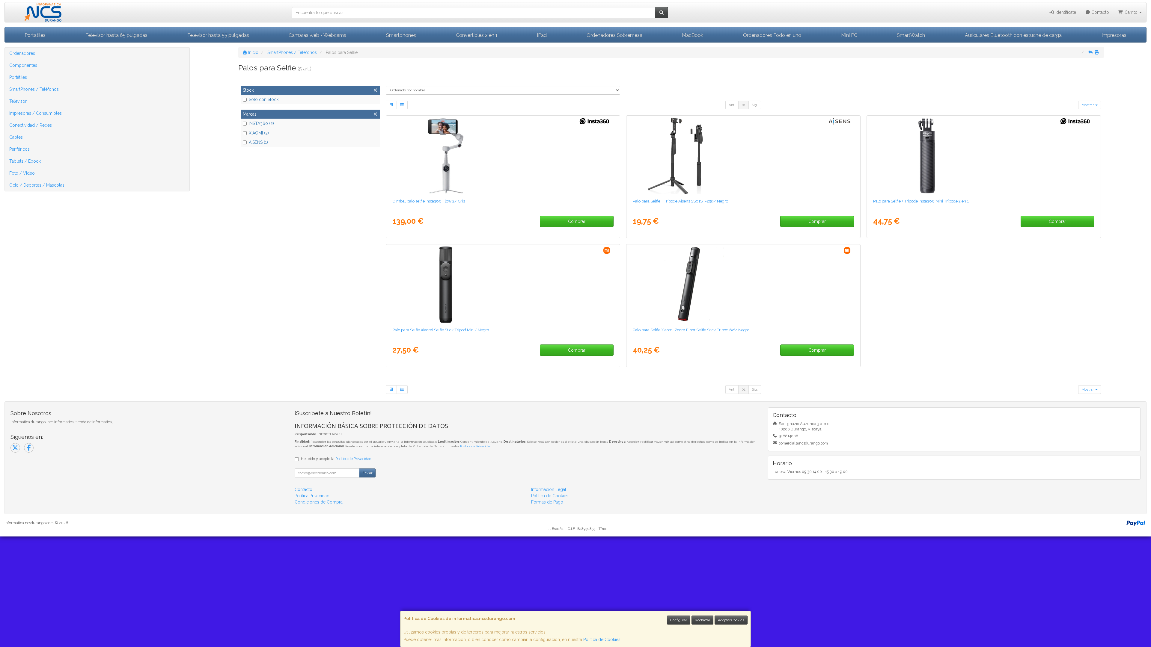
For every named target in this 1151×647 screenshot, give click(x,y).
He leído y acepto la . (336, 458)
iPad (542, 35)
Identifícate (1065, 12)
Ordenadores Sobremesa (614, 35)
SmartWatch (911, 35)
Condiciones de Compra (319, 502)
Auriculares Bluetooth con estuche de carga (1013, 35)
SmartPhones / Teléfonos (34, 89)
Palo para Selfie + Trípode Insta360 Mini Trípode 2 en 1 (921, 201)
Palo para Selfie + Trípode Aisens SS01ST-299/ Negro (680, 201)
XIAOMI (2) (259, 133)
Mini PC (849, 35)
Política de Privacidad (475, 446)
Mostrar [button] (1088, 105)
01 (743, 105)
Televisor (18, 101)
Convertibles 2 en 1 (477, 35)
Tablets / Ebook (25, 161)
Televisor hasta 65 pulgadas (116, 35)
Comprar (576, 221)
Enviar (367, 473)
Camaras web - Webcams (317, 35)
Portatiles (35, 35)
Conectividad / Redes (30, 125)
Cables (16, 137)
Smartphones (401, 35)
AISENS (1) (258, 142)
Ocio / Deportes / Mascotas (36, 185)
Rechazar (702, 620)
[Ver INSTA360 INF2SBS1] (502, 155)
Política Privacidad (312, 495)
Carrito (1131, 12)
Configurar (678, 620)
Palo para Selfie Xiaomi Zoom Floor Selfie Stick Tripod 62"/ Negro (691, 329)
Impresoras (1114, 35)
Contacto (1099, 12)
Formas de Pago (547, 502)
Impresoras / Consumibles (35, 113)
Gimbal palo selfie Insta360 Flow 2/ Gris (428, 201)
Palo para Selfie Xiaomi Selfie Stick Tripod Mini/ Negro (440, 329)
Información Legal (548, 489)
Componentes (23, 65)
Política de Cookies (601, 639)
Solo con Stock (263, 99)
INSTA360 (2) (261, 123)
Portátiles (18, 77)
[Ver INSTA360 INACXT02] (983, 155)
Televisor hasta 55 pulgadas (218, 35)
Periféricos (19, 149)
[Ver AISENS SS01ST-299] (743, 155)
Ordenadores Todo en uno (772, 35)
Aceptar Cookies (731, 620)
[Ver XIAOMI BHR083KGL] (502, 284)
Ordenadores (22, 53)
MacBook (692, 35)
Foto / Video (22, 173)
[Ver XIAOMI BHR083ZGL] (743, 284)
